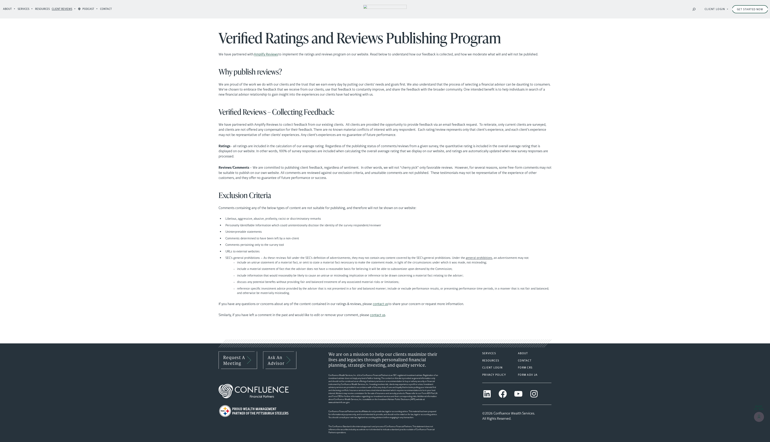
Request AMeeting (234, 360)
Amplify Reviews (266, 54)
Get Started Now (750, 9)
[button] (759, 417)
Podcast (88, 9)
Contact (106, 9)
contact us (380, 303)
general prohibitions (479, 258)
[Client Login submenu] (727, 9)
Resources (42, 9)
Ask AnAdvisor (276, 360)
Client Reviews (62, 9)
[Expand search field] (694, 9)
